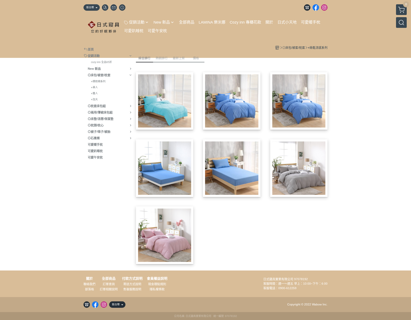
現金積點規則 (157, 283)
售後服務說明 (132, 289)
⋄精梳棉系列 (98, 81)
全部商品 (109, 278)
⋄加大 (94, 99)
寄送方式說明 (132, 283)
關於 (89, 278)
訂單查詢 (109, 283)
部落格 (89, 289)
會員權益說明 (157, 278)
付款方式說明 (132, 278)
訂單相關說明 (109, 289)
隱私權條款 (157, 289)
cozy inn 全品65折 (101, 62)
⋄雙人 (94, 93)
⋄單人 (94, 87)
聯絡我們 (89, 283)
